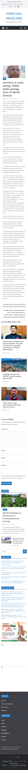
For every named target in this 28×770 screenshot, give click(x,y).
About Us (3, 700)
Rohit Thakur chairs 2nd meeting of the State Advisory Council (12, 405)
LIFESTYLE (3, 726)
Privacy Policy (5, 707)
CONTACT (3, 740)
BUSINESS (3, 730)
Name (3, 450)
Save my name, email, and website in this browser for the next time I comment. (13, 477)
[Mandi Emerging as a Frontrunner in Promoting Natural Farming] (14, 500)
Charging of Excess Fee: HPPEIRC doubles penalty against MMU (12, 376)
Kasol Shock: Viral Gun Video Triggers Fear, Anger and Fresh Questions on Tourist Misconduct (13, 593)
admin (16, 98)
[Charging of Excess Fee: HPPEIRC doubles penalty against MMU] (14, 359)
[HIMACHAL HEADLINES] (3, 28)
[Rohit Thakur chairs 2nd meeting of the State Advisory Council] (14, 388)
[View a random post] (25, 28)
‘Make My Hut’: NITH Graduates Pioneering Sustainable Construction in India (13, 616)
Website (3, 465)
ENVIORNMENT (5, 733)
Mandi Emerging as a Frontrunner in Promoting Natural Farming (12, 517)
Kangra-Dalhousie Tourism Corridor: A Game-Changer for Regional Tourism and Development (13, 599)
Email (3, 458)
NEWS (4, 78)
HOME (3, 720)
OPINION (5, 509)
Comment (4, 429)
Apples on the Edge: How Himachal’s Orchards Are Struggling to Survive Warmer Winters (13, 611)
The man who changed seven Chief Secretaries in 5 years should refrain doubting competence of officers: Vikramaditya (13, 345)
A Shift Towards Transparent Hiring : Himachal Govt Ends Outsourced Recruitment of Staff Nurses (13, 568)
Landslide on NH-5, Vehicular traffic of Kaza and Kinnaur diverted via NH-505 (14, 305)
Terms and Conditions (7, 704)
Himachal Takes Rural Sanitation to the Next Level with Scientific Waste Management (18, 540)
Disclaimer (4, 710)
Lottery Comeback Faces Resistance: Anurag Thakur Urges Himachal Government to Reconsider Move (12, 562)
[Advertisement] (14, 45)
